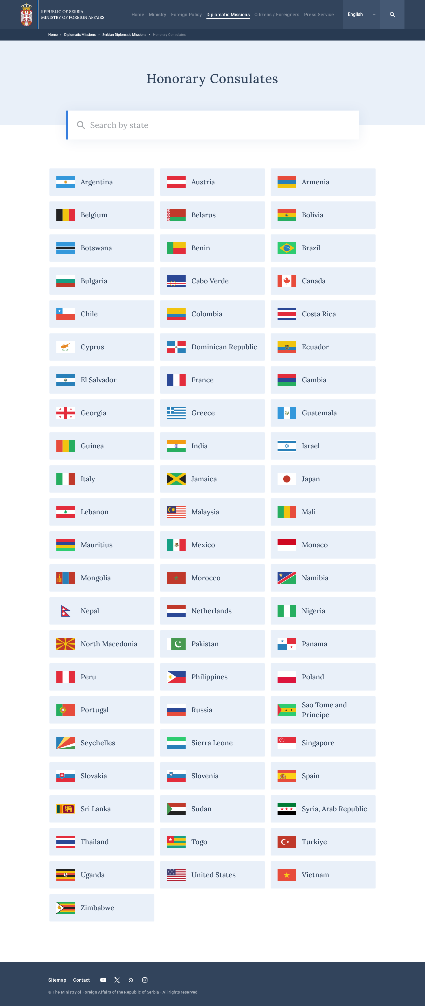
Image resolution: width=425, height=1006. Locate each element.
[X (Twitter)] (117, 980)
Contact (81, 980)
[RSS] (131, 980)
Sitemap (57, 980)
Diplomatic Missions (228, 14)
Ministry (158, 14)
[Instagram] (144, 980)
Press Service (319, 14)
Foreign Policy (186, 14)
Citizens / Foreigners (277, 14)
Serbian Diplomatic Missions (124, 35)
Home (138, 14)
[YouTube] (103, 980)
